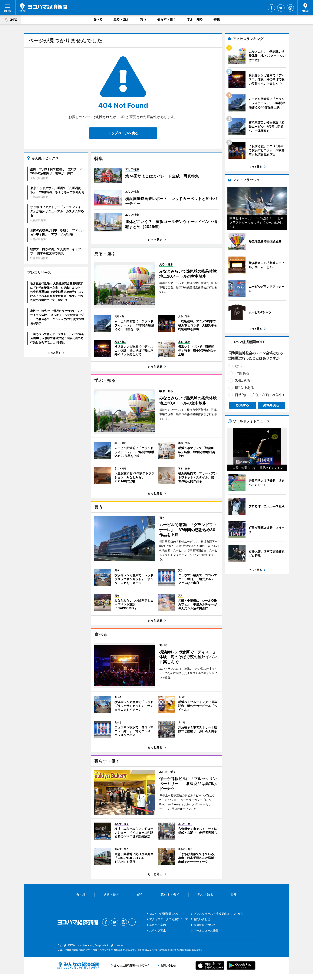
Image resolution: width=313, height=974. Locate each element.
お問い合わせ (202, 919)
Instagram (290, 7)
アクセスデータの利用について (168, 919)
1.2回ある (242, 373)
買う (143, 19)
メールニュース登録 (206, 930)
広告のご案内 (157, 925)
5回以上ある (244, 387)
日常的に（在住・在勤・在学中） (260, 395)
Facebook (271, 7)
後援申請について (205, 925)
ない (238, 366)
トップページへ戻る (123, 133)
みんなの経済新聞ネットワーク (78, 965)
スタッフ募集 (157, 930)
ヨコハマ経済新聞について (165, 913)
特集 (217, 19)
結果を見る (271, 405)
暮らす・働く (166, 19)
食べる (98, 19)
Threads (132, 922)
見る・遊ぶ (121, 19)
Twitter (280, 7)
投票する (242, 405)
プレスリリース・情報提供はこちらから (218, 913)
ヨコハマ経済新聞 (43, 7)
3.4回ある (242, 380)
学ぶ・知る (195, 19)
